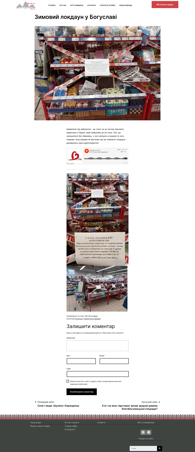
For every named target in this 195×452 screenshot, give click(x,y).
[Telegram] (148, 432)
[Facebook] (143, 432)
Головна (51, 5)
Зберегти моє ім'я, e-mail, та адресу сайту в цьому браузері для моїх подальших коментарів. (95, 382)
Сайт (69, 368)
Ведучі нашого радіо (40, 426)
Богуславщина (76, 5)
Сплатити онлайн (107, 5)
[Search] (159, 448)
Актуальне (79, 319)
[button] (165, 4)
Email (102, 355)
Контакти (91, 5)
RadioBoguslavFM (71, 169)
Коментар (71, 337)
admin (95, 316)
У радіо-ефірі (71, 426)
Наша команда (125, 5)
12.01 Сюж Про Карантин (82, 169)
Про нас (63, 5)
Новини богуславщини (92, 319)
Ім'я (69, 355)
